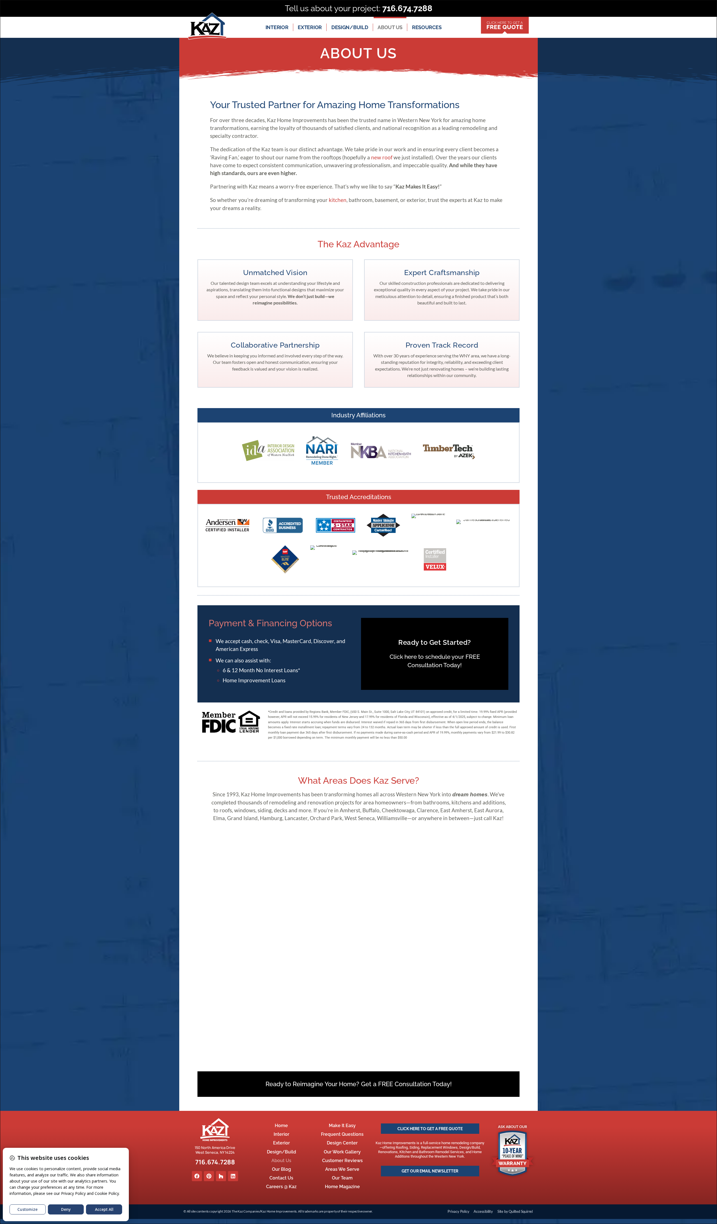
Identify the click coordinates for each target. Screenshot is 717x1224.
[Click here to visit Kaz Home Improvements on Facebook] (197, 1176)
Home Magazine (342, 1186)
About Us (390, 27)
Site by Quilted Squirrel (515, 1211)
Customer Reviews (342, 1160)
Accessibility (483, 1211)
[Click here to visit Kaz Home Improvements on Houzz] (221, 1176)
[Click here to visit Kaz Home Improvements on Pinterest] (209, 1176)
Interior (277, 27)
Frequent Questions (342, 1134)
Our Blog (281, 1169)
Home (281, 1125)
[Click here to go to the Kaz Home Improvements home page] (215, 1129)
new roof (381, 157)
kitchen (337, 200)
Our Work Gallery (342, 1152)
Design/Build (349, 27)
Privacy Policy (458, 1211)
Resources (426, 27)
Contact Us (281, 1178)
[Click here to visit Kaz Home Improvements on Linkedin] (233, 1176)
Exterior (310, 27)
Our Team (342, 1178)
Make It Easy (342, 1125)
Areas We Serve (342, 1169)
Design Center (342, 1143)
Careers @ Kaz (281, 1186)
